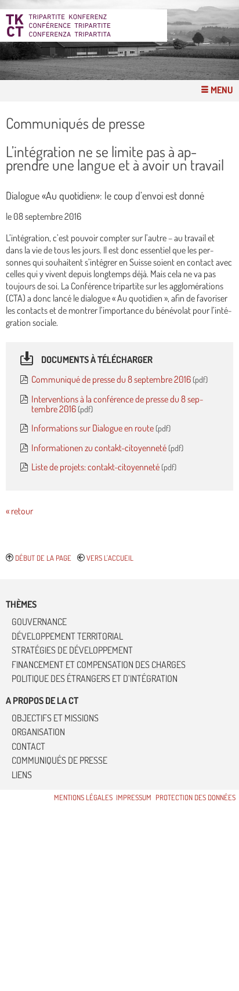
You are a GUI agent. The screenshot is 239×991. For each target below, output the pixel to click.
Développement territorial (67, 636)
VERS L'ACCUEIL (109, 557)
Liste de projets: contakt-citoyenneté (96, 467)
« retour (19, 511)
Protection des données (195, 797)
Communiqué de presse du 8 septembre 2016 (112, 379)
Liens (22, 775)
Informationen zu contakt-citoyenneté (99, 447)
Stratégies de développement (72, 650)
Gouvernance (39, 621)
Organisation (38, 732)
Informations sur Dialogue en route (93, 428)
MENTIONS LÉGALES (83, 797)
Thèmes (21, 604)
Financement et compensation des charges (99, 664)
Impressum (133, 797)
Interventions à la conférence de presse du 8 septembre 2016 (117, 404)
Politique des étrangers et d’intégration (95, 678)
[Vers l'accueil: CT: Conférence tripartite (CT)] (86, 25)
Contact (28, 746)
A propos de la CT (42, 700)
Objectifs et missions (55, 718)
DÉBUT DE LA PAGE (43, 557)
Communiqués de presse (59, 760)
